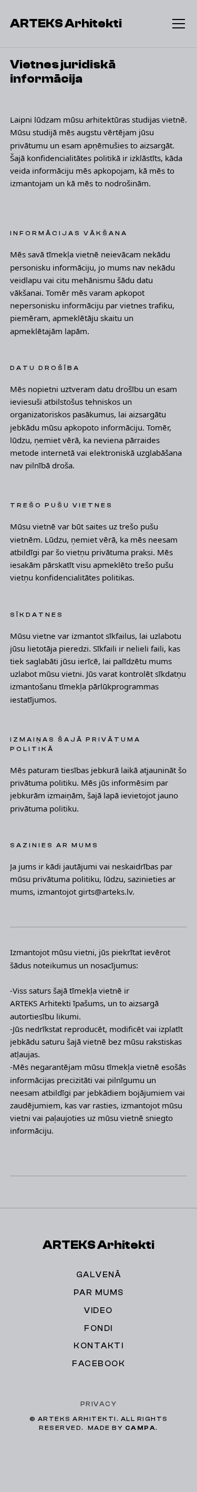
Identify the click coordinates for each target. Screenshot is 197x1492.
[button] (176, 23)
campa (140, 1427)
